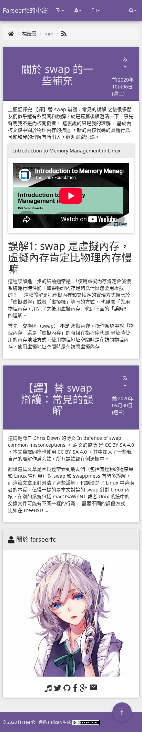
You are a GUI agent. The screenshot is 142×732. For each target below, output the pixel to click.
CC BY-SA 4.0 (119, 445)
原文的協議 (85, 445)
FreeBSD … (36, 510)
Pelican (55, 722)
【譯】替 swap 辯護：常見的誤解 (69, 109)
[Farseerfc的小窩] (11, 33)
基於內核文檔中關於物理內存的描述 (69, 126)
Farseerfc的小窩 (25, 10)
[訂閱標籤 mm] (64, 33)
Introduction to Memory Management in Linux (66, 150)
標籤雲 (29, 33)
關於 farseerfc (36, 539)
